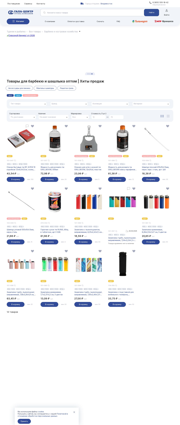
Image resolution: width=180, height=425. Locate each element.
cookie (41, 411)
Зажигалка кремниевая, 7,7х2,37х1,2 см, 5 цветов (52, 293)
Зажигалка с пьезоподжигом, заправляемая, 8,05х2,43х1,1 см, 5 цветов (88, 230)
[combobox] (28, 104)
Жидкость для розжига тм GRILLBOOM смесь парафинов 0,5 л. (121, 168)
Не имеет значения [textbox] (48, 117)
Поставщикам (13, 3)
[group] (90, 54)
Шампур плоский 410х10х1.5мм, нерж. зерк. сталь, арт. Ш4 (155, 168)
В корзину (15, 179)
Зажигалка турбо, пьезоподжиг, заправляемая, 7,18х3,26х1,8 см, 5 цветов (21, 293)
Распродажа (30, 95)
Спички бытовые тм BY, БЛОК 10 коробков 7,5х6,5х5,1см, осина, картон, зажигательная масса (21, 168)
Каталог (20, 21)
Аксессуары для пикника (19, 88)
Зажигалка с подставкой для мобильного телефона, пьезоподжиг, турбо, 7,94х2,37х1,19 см (121, 293)
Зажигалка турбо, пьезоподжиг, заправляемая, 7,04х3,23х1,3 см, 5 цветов (122, 239)
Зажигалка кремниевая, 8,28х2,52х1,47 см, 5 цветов (154, 230)
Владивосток (106, 3)
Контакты (40, 3)
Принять (24, 421)
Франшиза (167, 21)
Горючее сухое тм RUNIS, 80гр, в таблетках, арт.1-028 (55, 230)
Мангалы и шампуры (45, 88)
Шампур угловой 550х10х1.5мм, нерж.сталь (20, 230)
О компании (50, 21)
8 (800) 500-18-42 (160, 2)
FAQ (118, 21)
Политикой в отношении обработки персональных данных (43, 415)
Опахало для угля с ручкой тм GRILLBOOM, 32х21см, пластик (87, 168)
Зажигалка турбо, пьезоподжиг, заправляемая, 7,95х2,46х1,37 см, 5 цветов (88, 293)
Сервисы (28, 3)
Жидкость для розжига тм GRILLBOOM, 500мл (52, 168)
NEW (18, 95)
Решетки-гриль (66, 88)
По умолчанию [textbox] (17, 117)
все (10, 95)
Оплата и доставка (75, 21)
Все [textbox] (74, 117)
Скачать (100, 21)
